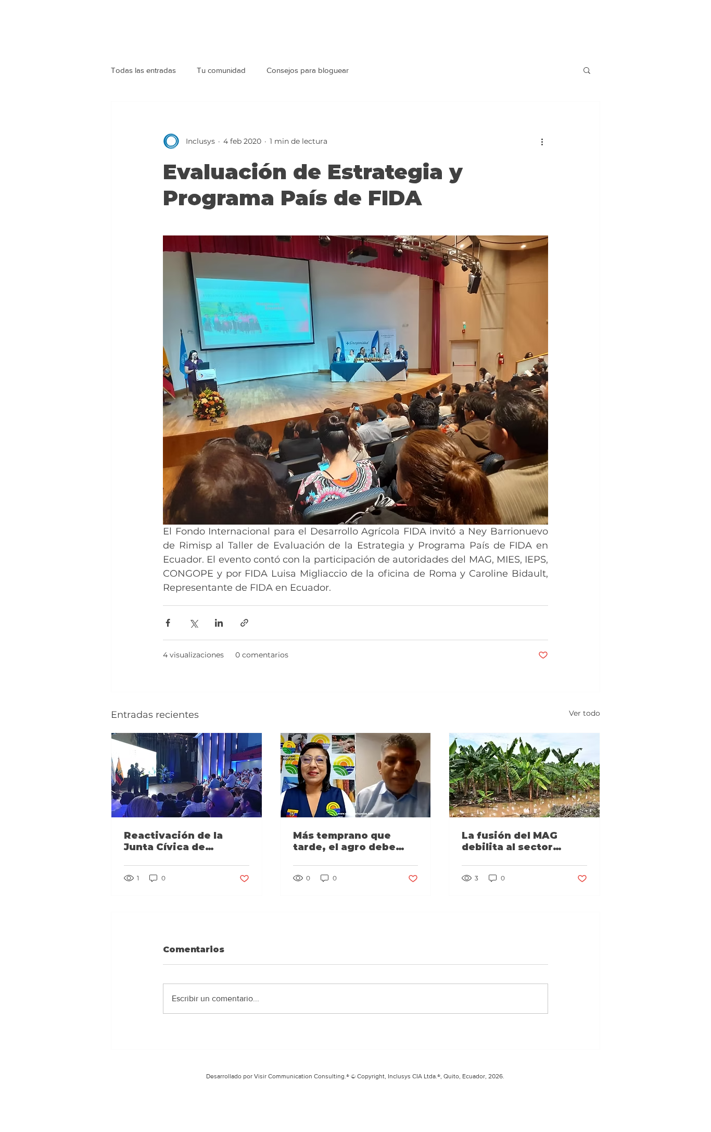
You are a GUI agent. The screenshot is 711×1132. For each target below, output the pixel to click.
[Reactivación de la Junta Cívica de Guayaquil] (186, 775)
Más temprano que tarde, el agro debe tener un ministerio (345, 841)
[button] (587, 70)
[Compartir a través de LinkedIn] (219, 623)
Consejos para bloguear (307, 70)
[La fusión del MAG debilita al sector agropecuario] (524, 775)
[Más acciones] (542, 141)
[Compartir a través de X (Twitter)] (193, 623)
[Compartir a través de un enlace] (244, 623)
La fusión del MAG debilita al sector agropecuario (509, 841)
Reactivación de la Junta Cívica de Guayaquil (173, 841)
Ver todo (584, 713)
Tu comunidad (221, 70)
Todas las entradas (143, 70)
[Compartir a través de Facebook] (168, 623)
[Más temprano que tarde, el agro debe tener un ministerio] (356, 775)
